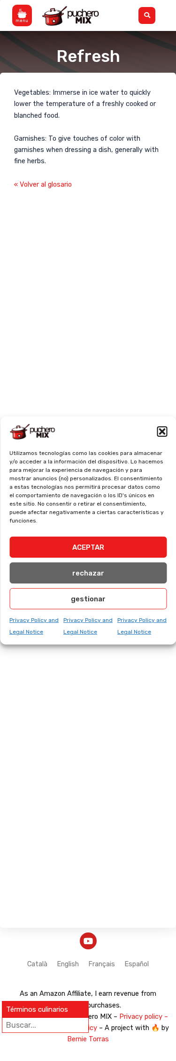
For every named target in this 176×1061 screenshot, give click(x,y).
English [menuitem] (68, 964)
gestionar (88, 598)
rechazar (88, 572)
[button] (162, 431)
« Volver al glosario (43, 184)
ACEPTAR (88, 547)
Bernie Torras (88, 1039)
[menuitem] (37, 964)
